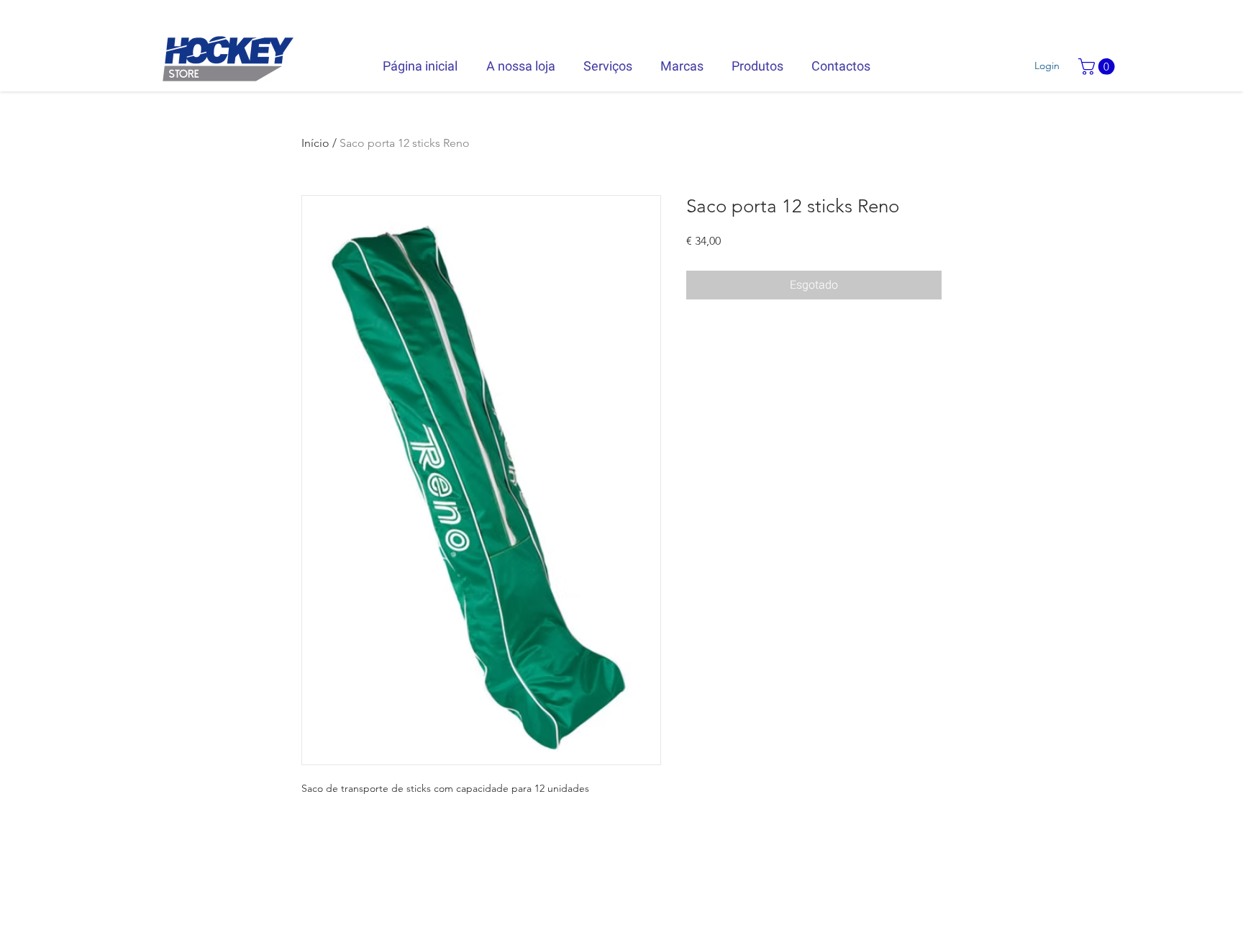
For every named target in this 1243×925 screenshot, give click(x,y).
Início (315, 143)
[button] (1098, 66)
